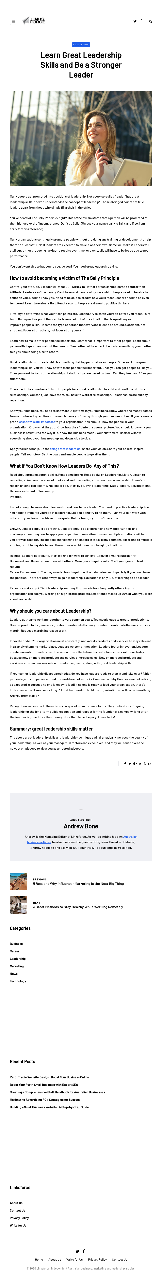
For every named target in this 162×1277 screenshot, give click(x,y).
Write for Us (18, 1225)
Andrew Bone (81, 825)
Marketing (17, 966)
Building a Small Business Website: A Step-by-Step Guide (49, 1107)
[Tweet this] (129, 764)
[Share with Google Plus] (134, 764)
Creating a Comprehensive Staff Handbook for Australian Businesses (57, 1092)
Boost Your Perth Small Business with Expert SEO (44, 1084)
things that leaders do (65, 449)
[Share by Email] (149, 764)
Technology (18, 981)
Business (16, 943)
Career (14, 951)
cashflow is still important (37, 421)
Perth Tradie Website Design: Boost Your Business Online (49, 1077)
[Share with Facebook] (124, 764)
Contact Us (17, 1210)
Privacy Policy (19, 1218)
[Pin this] (144, 764)
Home (39, 1259)
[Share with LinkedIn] (139, 764)
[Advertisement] (81, 1021)
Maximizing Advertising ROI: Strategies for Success (45, 1099)
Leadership (81, 44)
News (14, 973)
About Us (16, 1203)
